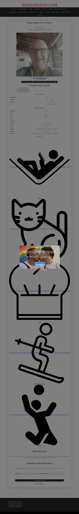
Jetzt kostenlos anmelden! (39, 262)
